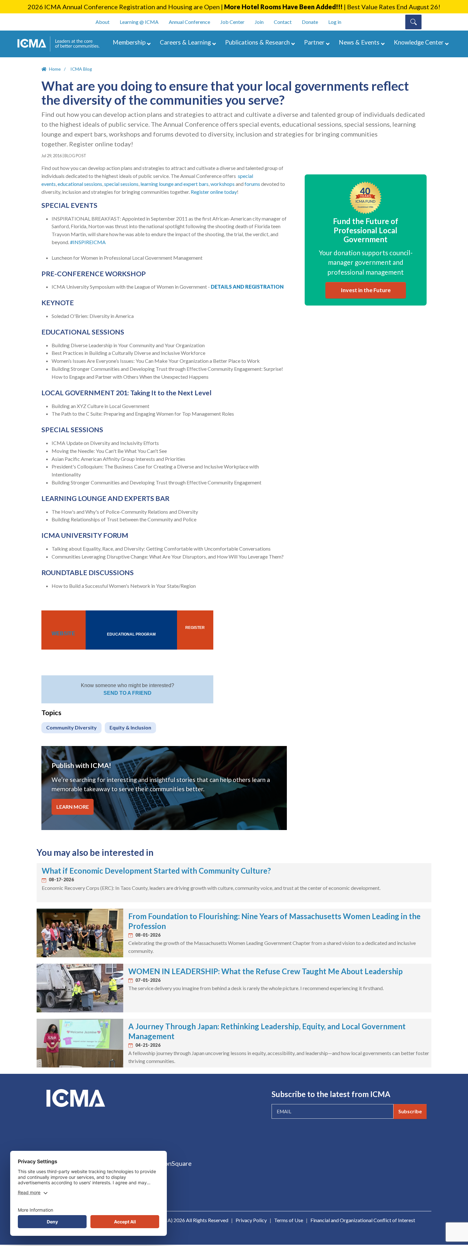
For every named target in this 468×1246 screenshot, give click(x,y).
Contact (283, 22)
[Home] (61, 44)
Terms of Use (288, 1220)
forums (252, 184)
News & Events (359, 42)
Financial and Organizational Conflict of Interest (362, 1220)
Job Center (232, 22)
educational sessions (80, 184)
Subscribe (410, 1111)
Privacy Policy (251, 1220)
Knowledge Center (418, 42)
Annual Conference (189, 22)
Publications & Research (257, 42)
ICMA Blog (81, 69)
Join (259, 22)
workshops (222, 184)
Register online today (214, 192)
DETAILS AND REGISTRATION (247, 287)
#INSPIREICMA (88, 242)
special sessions (121, 184)
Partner (314, 42)
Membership (129, 42)
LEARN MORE (72, 807)
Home (55, 69)
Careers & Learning (185, 42)
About (103, 22)
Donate (310, 22)
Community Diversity (71, 727)
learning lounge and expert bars (174, 184)
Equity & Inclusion (130, 727)
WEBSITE (63, 633)
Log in (334, 22)
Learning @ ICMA (139, 22)
